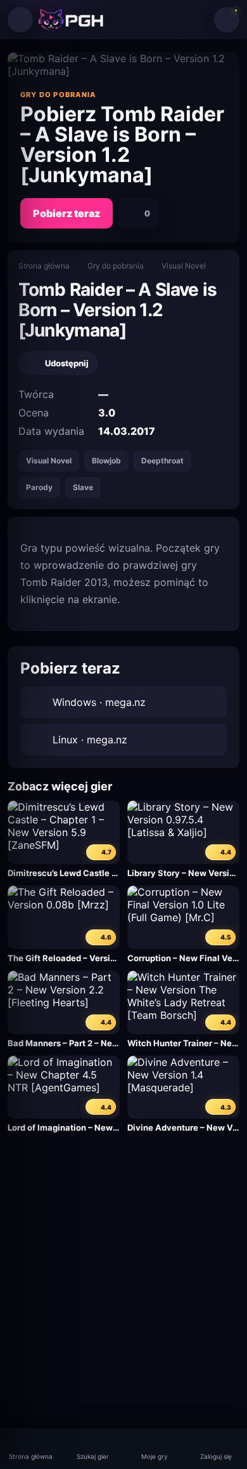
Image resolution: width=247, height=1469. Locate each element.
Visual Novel (184, 265)
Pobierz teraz (66, 213)
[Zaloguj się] (226, 19)
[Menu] (20, 19)
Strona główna (44, 265)
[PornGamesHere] (71, 19)
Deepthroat (162, 460)
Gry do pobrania (115, 265)
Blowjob (106, 460)
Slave (83, 487)
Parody (39, 487)
